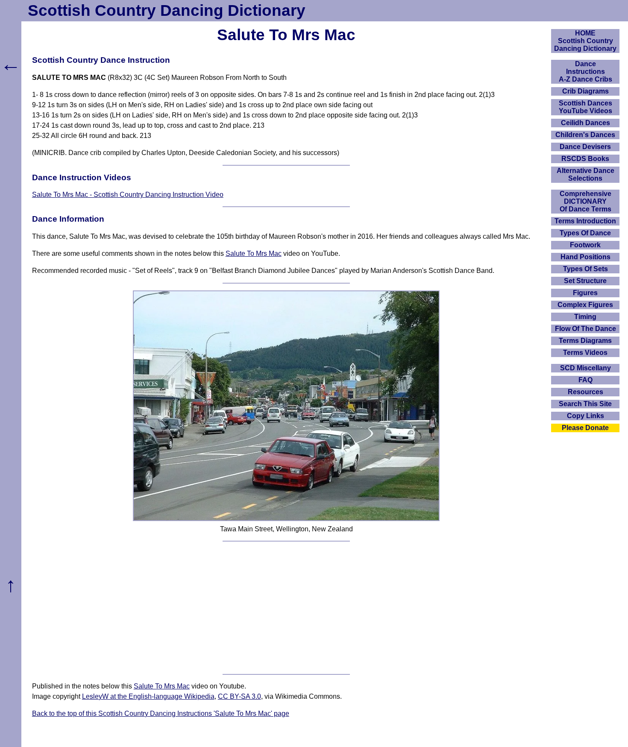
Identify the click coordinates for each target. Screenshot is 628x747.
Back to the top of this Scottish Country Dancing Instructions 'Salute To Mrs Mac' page (160, 713)
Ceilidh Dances (585, 122)
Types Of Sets (585, 268)
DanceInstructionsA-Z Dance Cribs (585, 71)
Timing (585, 316)
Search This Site (585, 403)
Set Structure (585, 280)
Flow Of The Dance (585, 328)
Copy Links (585, 415)
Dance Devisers (585, 146)
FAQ (585, 380)
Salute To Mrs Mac (254, 253)
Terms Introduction (585, 221)
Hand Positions (585, 257)
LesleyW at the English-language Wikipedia (148, 696)
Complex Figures (585, 304)
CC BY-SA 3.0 (239, 696)
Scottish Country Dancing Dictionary (166, 10)
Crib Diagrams (585, 91)
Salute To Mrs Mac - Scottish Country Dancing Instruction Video (127, 194)
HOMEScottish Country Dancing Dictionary (585, 40)
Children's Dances (585, 134)
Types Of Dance (585, 233)
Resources (585, 391)
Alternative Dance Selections (585, 174)
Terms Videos (585, 352)
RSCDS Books (585, 158)
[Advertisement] (286, 608)
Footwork (585, 245)
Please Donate (585, 427)
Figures (585, 292)
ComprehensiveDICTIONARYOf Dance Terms (585, 201)
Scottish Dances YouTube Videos (585, 107)
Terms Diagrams (585, 340)
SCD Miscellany (585, 368)
